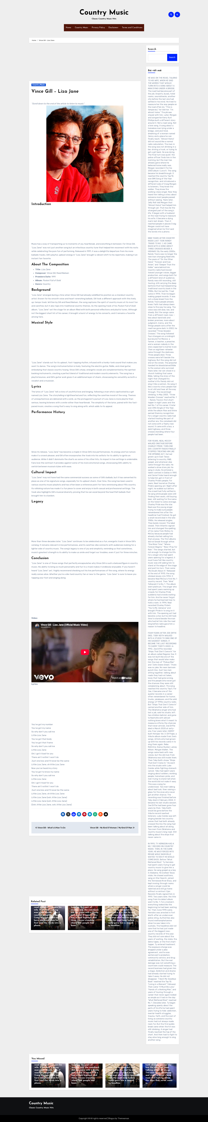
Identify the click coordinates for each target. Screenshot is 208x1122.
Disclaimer (113, 28)
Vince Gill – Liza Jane (55, 91)
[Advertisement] (85, 63)
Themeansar (123, 1118)
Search (152, 49)
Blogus (111, 1118)
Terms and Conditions (132, 28)
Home (68, 28)
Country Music (104, 12)
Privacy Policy (98, 28)
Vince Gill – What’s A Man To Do (51, 828)
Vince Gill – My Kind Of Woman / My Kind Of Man (111, 828)
